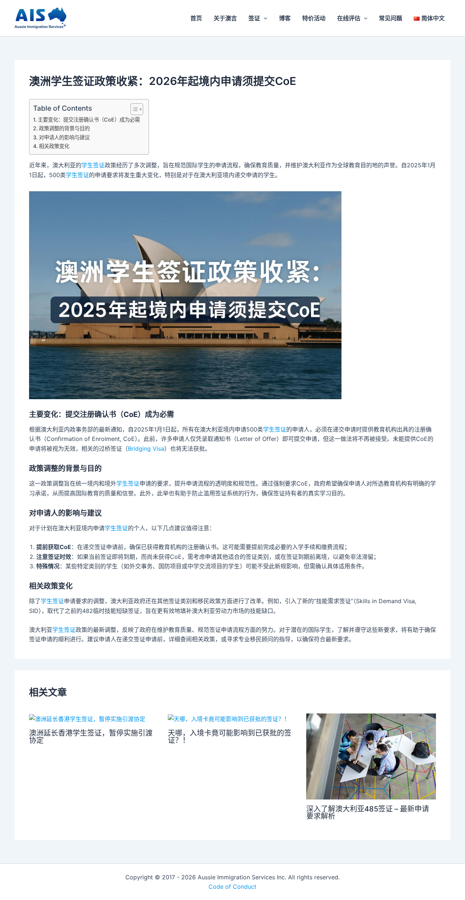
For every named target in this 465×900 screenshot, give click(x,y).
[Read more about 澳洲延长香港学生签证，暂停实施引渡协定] (87, 718)
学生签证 (93, 165)
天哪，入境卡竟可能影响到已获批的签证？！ (229, 737)
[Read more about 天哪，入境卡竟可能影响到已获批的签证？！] (229, 718)
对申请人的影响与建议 (65, 137)
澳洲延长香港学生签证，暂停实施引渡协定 (91, 737)
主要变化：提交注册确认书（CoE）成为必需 (89, 119)
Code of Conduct (232, 886)
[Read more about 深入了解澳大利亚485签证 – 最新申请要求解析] (371, 756)
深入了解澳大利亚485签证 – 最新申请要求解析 (367, 813)
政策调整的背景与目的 (65, 128)
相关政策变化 (55, 146)
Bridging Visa (146, 448)
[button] (263, 18)
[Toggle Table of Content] (133, 109)
